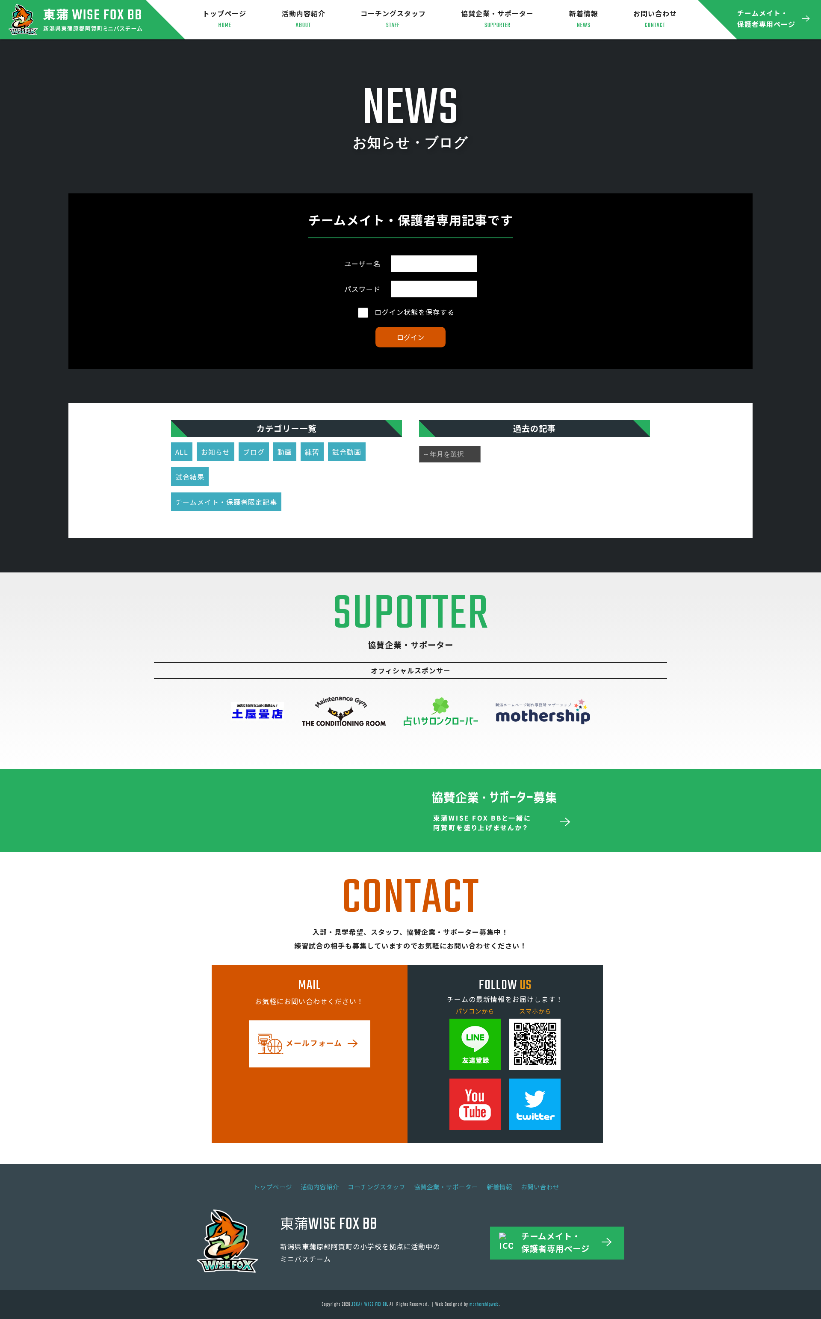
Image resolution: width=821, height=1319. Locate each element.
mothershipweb (484, 1304)
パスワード (362, 289)
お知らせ (215, 452)
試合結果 (189, 476)
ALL (181, 452)
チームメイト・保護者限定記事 (226, 502)
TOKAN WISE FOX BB (369, 1304)
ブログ (254, 452)
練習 (312, 452)
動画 (285, 452)
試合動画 (346, 452)
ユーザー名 (362, 263)
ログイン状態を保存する (413, 312)
